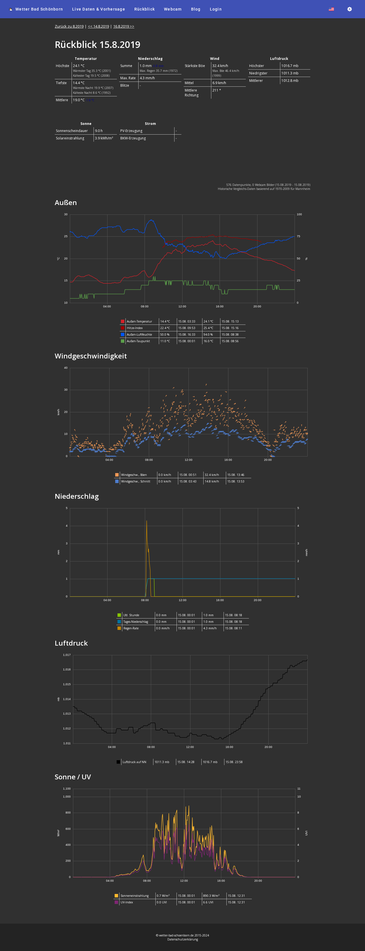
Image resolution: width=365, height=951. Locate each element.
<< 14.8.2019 (98, 26)
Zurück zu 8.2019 (69, 26)
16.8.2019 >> (123, 26)
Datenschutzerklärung (182, 939)
